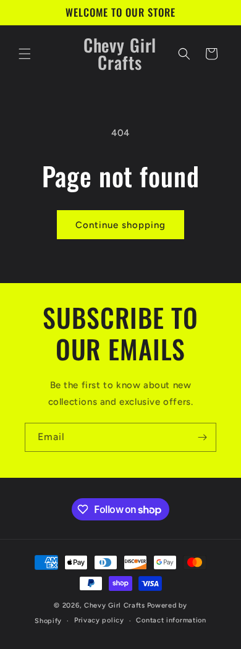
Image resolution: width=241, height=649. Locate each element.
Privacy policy (99, 620)
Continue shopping (120, 225)
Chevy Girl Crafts (114, 605)
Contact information (171, 620)
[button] (24, 53)
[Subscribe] (202, 437)
